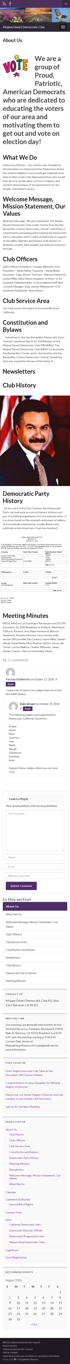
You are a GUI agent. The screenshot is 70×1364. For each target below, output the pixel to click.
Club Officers (20, 259)
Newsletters (19, 371)
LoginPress (12, 1250)
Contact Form (14, 1212)
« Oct (33, 1324)
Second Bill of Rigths (21, 1204)
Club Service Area (26, 300)
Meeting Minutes (25, 615)
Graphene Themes (28, 1359)
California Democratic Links (25, 1224)
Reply (10, 684)
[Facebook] (10, 3)
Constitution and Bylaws (25, 326)
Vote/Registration (16, 1257)
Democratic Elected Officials (26, 1230)
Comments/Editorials (18, 1199)
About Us (12, 906)
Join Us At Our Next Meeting (23, 1106)
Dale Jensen (27, 704)
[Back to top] (61, 1355)
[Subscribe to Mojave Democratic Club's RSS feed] (4, 3)
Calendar (11, 1192)
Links (9, 1219)
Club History (19, 385)
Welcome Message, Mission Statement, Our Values (34, 206)
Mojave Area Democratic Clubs (27, 1242)
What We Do (20, 157)
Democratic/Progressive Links (26, 1236)
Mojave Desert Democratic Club (24, 27)
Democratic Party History (26, 497)
